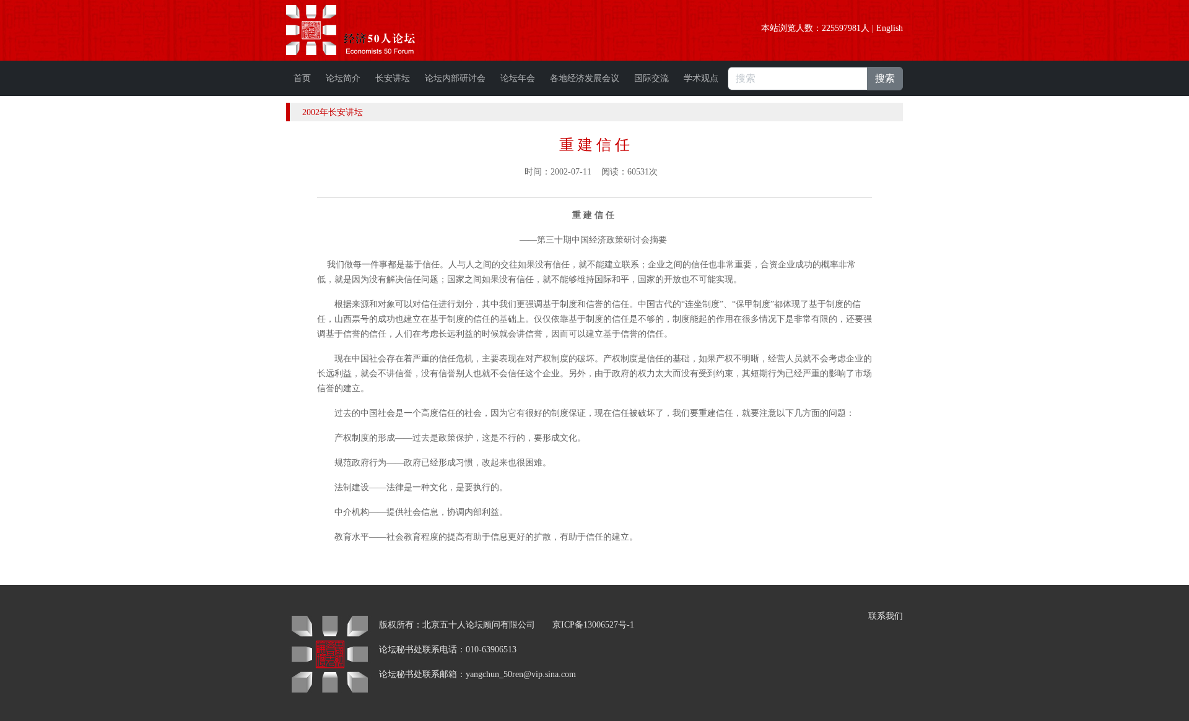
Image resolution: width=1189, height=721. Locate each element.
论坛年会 (517, 78)
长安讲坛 (392, 78)
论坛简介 (343, 78)
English (889, 28)
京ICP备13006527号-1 (593, 624)
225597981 (841, 28)
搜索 (885, 78)
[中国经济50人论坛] (364, 30)
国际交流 (651, 78)
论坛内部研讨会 (455, 78)
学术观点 (701, 78)
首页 (302, 78)
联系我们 (885, 616)
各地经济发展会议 (584, 78)
